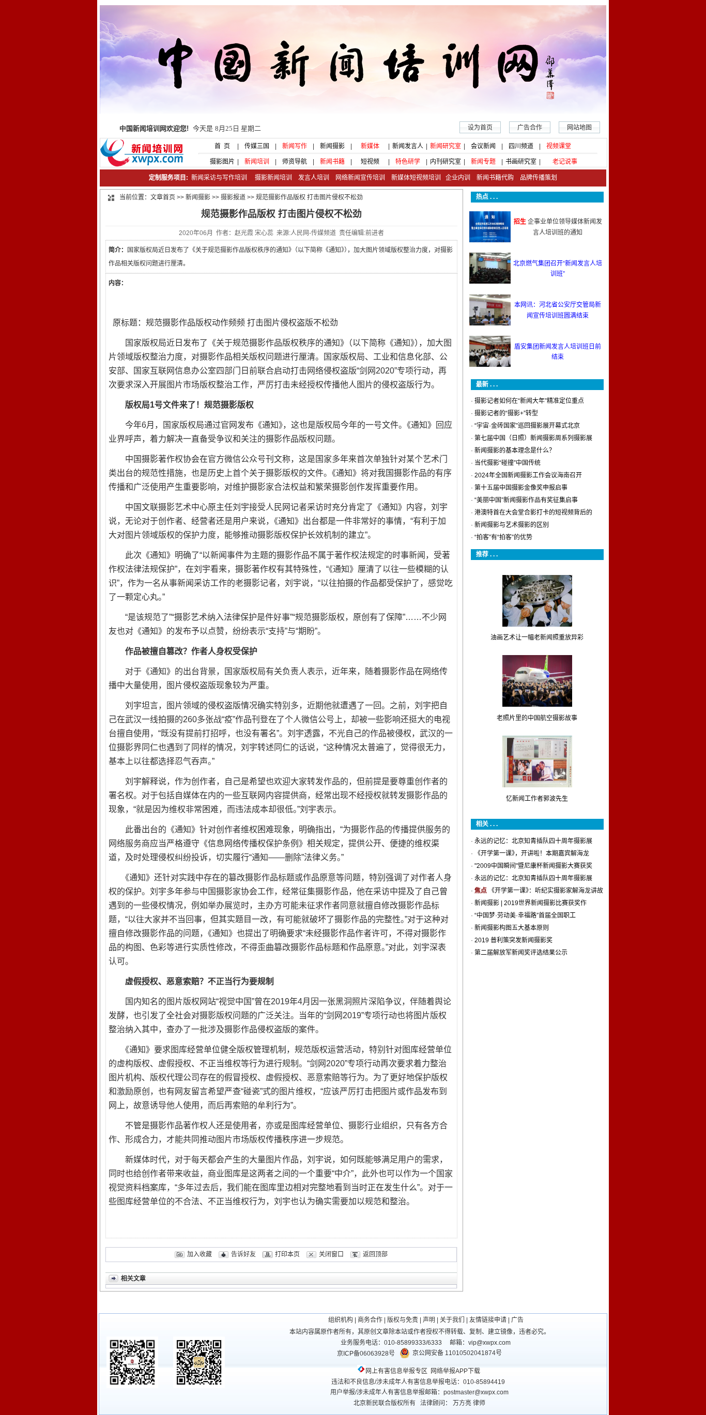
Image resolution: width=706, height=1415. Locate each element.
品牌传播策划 (536, 177)
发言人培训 (314, 177)
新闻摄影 (332, 146)
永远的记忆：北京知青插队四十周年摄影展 (533, 841)
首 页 (219, 146)
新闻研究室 (445, 146)
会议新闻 (483, 146)
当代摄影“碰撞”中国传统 (507, 463)
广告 (517, 1320)
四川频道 (521, 146)
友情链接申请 (488, 1320)
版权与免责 (402, 1320)
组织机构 (340, 1320)
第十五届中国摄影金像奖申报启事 (520, 487)
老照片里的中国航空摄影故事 (537, 718)
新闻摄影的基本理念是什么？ (514, 450)
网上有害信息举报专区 (396, 1371)
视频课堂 (558, 146)
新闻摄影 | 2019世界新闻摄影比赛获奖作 (530, 903)
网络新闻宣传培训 (360, 177)
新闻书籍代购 (492, 177)
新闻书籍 (332, 161)
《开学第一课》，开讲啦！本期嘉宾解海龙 (531, 853)
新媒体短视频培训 (416, 177)
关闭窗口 (331, 1254)
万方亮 (462, 1403)
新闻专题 (483, 161)
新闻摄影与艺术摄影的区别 (511, 524)
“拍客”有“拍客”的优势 (503, 537)
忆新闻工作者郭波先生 (537, 798)
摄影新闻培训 (273, 177)
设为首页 (480, 127)
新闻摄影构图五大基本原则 (511, 927)
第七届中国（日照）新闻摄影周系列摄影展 (533, 438)
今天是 (190, 128)
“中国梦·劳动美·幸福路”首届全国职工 (525, 915)
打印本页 (287, 1254)
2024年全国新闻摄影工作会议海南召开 (528, 475)
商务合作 (370, 1320)
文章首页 (162, 197)
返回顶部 (375, 1254)
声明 (429, 1320)
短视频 (370, 161)
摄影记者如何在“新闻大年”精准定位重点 (529, 401)
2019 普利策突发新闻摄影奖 (513, 940)
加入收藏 (199, 1254)
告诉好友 (243, 1254)
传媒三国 (256, 146)
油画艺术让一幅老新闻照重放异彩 (537, 637)
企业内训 (455, 177)
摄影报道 (233, 197)
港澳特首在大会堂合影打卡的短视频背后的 (533, 512)
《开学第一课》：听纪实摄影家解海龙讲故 (545, 890)
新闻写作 (294, 146)
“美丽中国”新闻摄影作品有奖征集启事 (526, 500)
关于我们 (452, 1320)
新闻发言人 (407, 146)
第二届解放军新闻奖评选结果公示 (520, 952)
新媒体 (370, 146)
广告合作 (529, 127)
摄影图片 (219, 161)
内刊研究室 (445, 161)
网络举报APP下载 (455, 1371)
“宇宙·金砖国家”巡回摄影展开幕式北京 (527, 425)
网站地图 (579, 127)
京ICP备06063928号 (366, 1353)
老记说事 (564, 161)
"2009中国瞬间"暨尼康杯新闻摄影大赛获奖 (533, 865)
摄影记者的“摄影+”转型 (506, 413)
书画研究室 (520, 161)
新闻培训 (256, 161)
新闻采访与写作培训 (218, 177)
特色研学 (407, 161)
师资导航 (294, 161)
